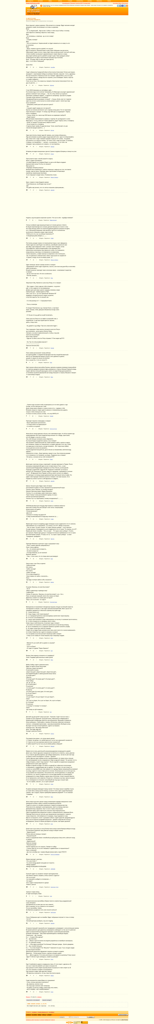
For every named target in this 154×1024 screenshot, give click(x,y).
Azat (52, 650)
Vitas (51, 362)
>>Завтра (39, 997)
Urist (51, 896)
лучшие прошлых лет (43, 1012)
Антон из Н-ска (53, 428)
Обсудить (41, 67)
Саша (52, 991)
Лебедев (52, 85)
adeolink (52, 190)
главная (28, 1014)
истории (34, 1014)
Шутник (52, 130)
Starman (52, 146)
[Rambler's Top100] (69, 1022)
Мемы (50, 1)
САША (52, 238)
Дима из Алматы (54, 177)
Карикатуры (80, 1)
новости (53, 1019)
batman (52, 582)
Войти (120, 3)
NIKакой (52, 746)
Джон (52, 377)
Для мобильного (66, 3)
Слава (52, 519)
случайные (51, 1012)
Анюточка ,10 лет (54, 887)
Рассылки (72, 3)
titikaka (52, 975)
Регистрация (125, 3)
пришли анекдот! (123, 1014)
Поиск (109, 1)
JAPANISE (53, 869)
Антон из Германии (55, 854)
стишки (49, 1014)
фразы (44, 1014)
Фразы (60, 1)
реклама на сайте (30, 1019)
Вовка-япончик (53, 220)
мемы (39, 1014)
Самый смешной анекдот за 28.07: (37, 1003)
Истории (40, 1)
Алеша (52, 154)
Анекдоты (30, 1)
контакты (37, 1019)
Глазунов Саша (53, 602)
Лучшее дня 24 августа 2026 (33, 3)
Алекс (52, 501)
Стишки (70, 1)
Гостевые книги (86, 3)
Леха (52, 278)
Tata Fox (52, 538)
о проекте (42, 1019)
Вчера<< (28, 997)
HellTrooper (53, 912)
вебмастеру (47, 1019)
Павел (51, 459)
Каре (52, 558)
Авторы (90, 1)
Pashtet (51, 416)
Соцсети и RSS (79, 3)
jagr (51, 712)
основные (34, 1012)
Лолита (52, 733)
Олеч (52, 638)
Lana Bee (53, 67)
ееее (52, 823)
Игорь (52, 959)
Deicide (52, 348)
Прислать (99, 1)
